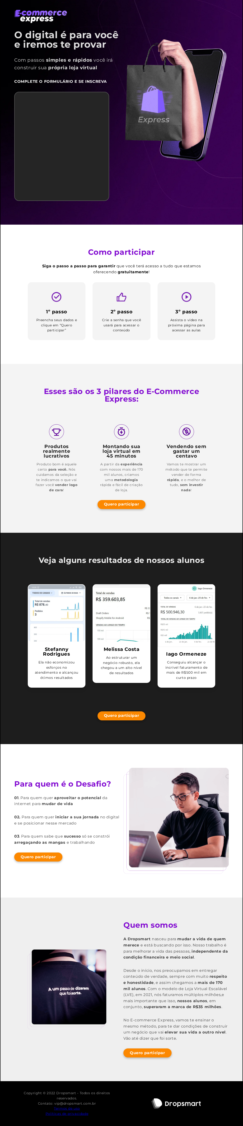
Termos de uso (67, 1108)
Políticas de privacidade (67, 1114)
